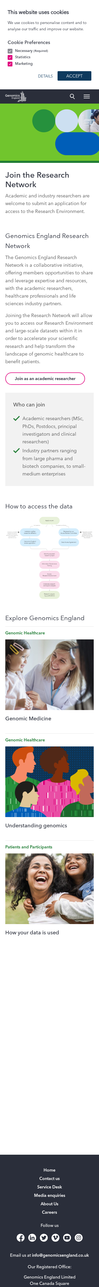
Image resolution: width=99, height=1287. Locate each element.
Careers (49, 1213)
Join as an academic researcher (45, 379)
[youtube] (67, 1237)
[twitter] (44, 1237)
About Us (49, 1204)
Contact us (49, 1179)
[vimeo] (55, 1237)
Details (45, 76)
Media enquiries (49, 1196)
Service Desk (49, 1187)
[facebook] (20, 1237)
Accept (74, 76)
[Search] (72, 96)
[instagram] (78, 1237)
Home (49, 1170)
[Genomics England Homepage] (15, 96)
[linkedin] (32, 1237)
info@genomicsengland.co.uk (60, 1256)
